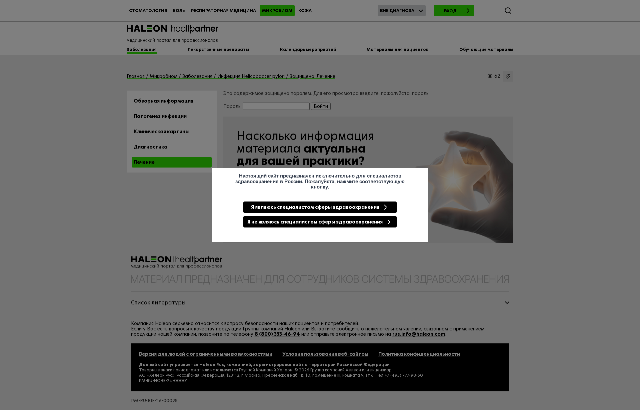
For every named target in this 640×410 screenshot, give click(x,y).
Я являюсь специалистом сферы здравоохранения (315, 207)
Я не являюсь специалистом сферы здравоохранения (315, 221)
